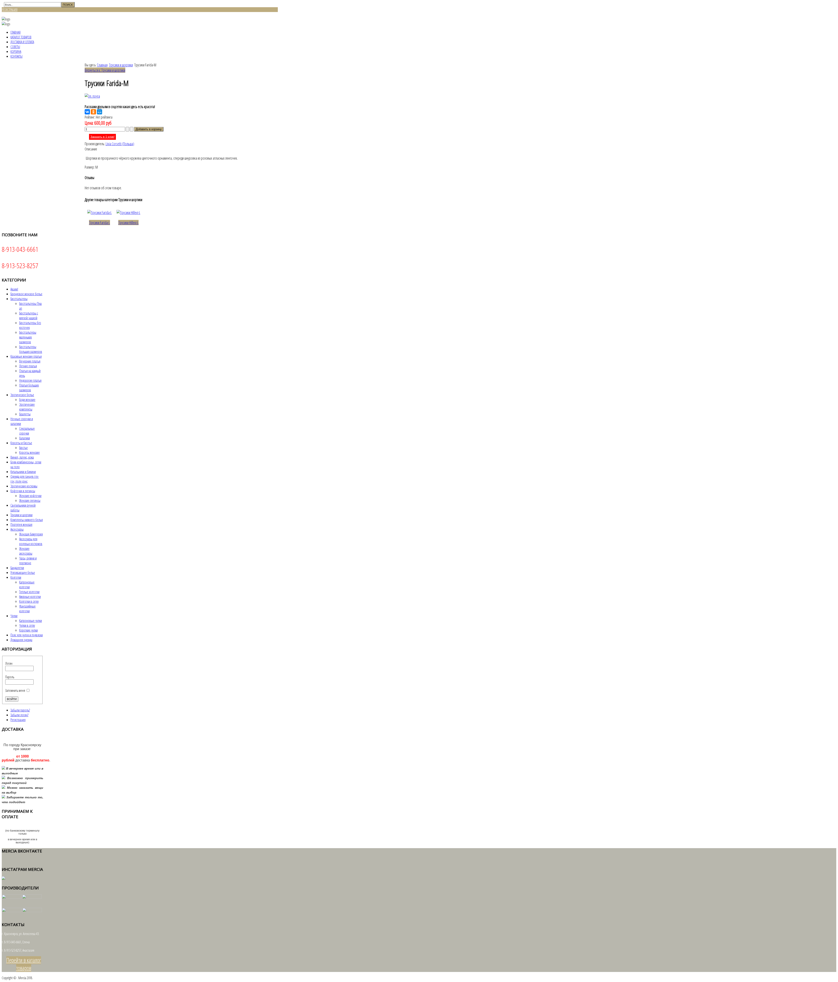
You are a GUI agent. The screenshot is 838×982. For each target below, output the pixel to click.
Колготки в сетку (29, 601)
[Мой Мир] (99, 111)
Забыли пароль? (20, 710)
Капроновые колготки (26, 584)
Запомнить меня (15, 690)
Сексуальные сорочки (27, 431)
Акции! (14, 289)
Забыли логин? (19, 715)
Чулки (13, 615)
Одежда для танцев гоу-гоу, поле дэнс (24, 479)
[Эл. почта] (92, 96)
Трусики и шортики (121, 64)
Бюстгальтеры (18, 298)
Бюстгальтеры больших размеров (30, 349)
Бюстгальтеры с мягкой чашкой (28, 315)
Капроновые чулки (30, 620)
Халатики (24, 438)
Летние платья (28, 366)
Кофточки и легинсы (22, 490)
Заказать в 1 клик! (102, 136)
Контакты (16, 56)
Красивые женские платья (26, 356)
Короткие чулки (28, 630)
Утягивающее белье (22, 572)
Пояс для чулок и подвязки (26, 635)
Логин (8, 663)
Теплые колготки (29, 591)
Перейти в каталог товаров (23, 964)
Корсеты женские (29, 452)
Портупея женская (21, 524)
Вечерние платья (29, 361)
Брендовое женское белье (26, 294)
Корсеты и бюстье (21, 442)
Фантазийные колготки (27, 608)
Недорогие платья (30, 380)
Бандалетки (17, 567)
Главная (15, 32)
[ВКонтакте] (87, 111)
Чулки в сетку (27, 625)
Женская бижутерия (31, 534)
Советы (15, 46)
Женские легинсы (29, 500)
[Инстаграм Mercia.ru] (3, 878)
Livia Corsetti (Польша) (120, 143)
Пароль (9, 677)
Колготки (15, 577)
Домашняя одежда (21, 639)
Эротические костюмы (23, 486)
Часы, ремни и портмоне (28, 560)
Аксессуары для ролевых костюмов (30, 541)
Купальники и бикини (23, 471)
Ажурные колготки (30, 596)
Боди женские (27, 399)
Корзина (15, 51)
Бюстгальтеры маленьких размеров (27, 337)
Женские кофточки (30, 495)
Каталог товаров (20, 37)
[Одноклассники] (93, 111)
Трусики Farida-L (99, 222)
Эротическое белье (22, 394)
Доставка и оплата (22, 42)
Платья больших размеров (29, 387)
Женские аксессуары (25, 551)
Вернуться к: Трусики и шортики (105, 70)
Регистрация (18, 719)
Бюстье (23, 447)
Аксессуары (17, 529)
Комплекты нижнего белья (26, 519)
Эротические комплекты (27, 407)
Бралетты (25, 414)
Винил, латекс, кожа (22, 457)
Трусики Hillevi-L (128, 222)
